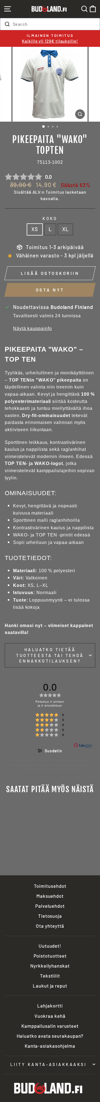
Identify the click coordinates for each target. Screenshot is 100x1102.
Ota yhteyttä (50, 926)
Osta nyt (50, 289)
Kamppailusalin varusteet (50, 1026)
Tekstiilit (50, 975)
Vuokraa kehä (49, 1016)
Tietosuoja (50, 916)
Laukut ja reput (50, 985)
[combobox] (50, 24)
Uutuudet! (50, 945)
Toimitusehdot (50, 886)
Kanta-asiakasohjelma (50, 1046)
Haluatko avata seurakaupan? (50, 1036)
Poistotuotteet (50, 955)
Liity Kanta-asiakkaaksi (48, 1064)
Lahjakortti (49, 1005)
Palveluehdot (50, 906)
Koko (50, 218)
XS (34, 229)
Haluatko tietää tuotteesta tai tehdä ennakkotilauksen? (50, 655)
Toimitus (55, 192)
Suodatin (53, 750)
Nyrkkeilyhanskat (50, 965)
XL (65, 229)
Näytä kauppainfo (32, 328)
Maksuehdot (50, 896)
